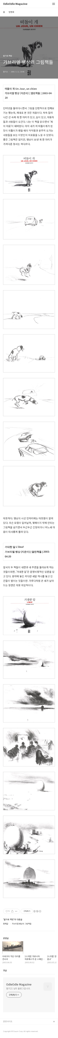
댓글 (5, 970)
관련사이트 (7, 1021)
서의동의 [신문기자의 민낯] (14, 1026)
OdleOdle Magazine (15, 4)
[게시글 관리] (16, 911)
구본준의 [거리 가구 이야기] (15, 1031)
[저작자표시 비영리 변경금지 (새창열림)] (37, 911)
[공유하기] (12, 911)
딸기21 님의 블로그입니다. (18, 988)
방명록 (11, 12)
